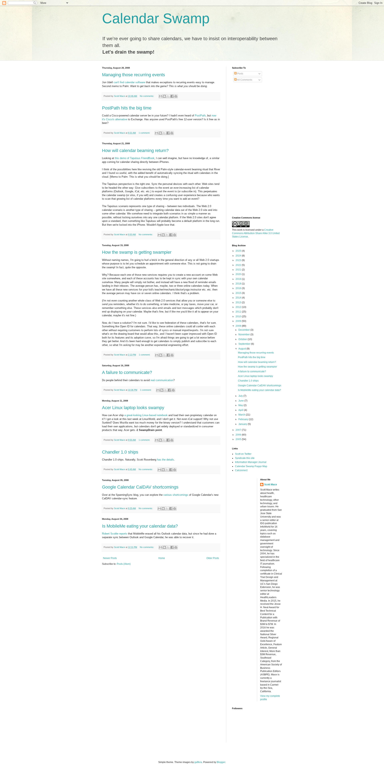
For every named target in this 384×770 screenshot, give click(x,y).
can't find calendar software (129, 82)
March (242, 414)
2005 (239, 439)
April (241, 410)
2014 (239, 297)
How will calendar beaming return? (135, 150)
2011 (239, 311)
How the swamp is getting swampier (136, 252)
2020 (239, 274)
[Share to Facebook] (172, 96)
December (244, 329)
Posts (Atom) (124, 564)
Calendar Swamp (156, 18)
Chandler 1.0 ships (120, 452)
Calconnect (241, 470)
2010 (239, 316)
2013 (239, 302)
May (241, 405)
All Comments (244, 79)
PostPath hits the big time (126, 107)
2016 (239, 288)
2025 (239, 250)
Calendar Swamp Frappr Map (251, 466)
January (243, 424)
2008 (239, 325)
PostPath (200, 115)
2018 (239, 283)
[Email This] (161, 96)
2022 (239, 265)
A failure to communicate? (127, 372)
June (241, 400)
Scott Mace (270, 484)
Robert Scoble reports (114, 533)
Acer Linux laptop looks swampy (133, 407)
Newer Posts (110, 558)
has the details (165, 459)
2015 (239, 293)
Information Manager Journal (250, 462)
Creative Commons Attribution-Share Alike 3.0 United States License (256, 233)
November (244, 334)
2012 (239, 307)
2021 (239, 269)
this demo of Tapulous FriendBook (134, 158)
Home (161, 558)
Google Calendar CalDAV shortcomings (140, 487)
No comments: (147, 96)
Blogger (221, 762)
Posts (240, 73)
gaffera (198, 762)
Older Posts (212, 558)
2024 (239, 255)
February (243, 419)
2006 (239, 434)
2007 (239, 430)
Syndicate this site (245, 458)
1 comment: (145, 133)
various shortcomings (175, 494)
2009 (239, 321)
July (240, 396)
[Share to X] (168, 96)
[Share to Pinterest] (176, 96)
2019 (239, 279)
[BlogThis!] (164, 96)
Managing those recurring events (133, 74)
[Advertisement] (248, 149)
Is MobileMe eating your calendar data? (140, 526)
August (242, 348)
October (243, 339)
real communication (162, 380)
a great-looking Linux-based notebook (146, 415)
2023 (239, 260)
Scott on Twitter (243, 454)
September (244, 343)
